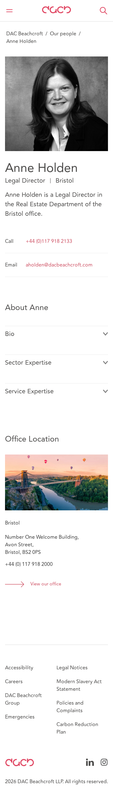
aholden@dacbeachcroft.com (59, 265)
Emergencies (20, 717)
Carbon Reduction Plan (77, 728)
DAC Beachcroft (24, 34)
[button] (103, 11)
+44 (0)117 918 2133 (49, 241)
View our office (45, 584)
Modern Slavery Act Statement (79, 685)
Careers (14, 681)
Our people (63, 34)
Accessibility (19, 668)
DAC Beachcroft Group (23, 699)
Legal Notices (72, 668)
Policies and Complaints (69, 706)
